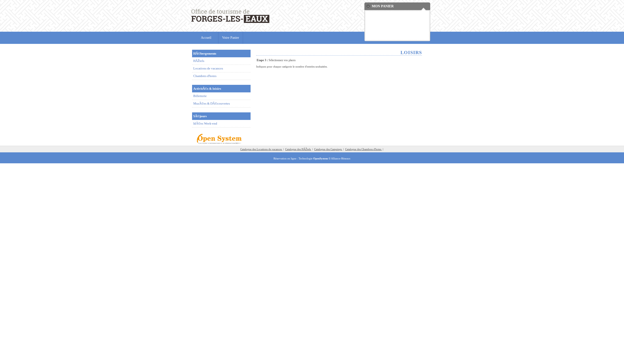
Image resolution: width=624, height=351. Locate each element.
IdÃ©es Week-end (205, 123)
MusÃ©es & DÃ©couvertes (211, 103)
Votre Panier (230, 37)
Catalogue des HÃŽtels (298, 149)
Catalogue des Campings (328, 149)
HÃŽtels (198, 61)
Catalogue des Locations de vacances (261, 149)
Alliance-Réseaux (341, 158)
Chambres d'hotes (204, 76)
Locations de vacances (208, 68)
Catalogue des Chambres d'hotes (363, 149)
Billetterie (200, 96)
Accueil (206, 37)
